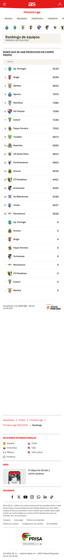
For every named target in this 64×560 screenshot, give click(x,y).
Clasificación (37, 18)
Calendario (53, 18)
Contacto (7, 520)
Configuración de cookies (32, 524)
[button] (32, 543)
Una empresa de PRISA (32, 536)
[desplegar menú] (4, 4)
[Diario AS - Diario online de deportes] (32, 4)
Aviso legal (18, 520)
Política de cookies (10, 524)
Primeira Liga (32, 12)
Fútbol (22, 420)
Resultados (22, 18)
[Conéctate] (60, 4)
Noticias (8, 18)
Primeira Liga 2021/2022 (15, 425)
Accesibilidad (52, 524)
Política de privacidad (35, 520)
